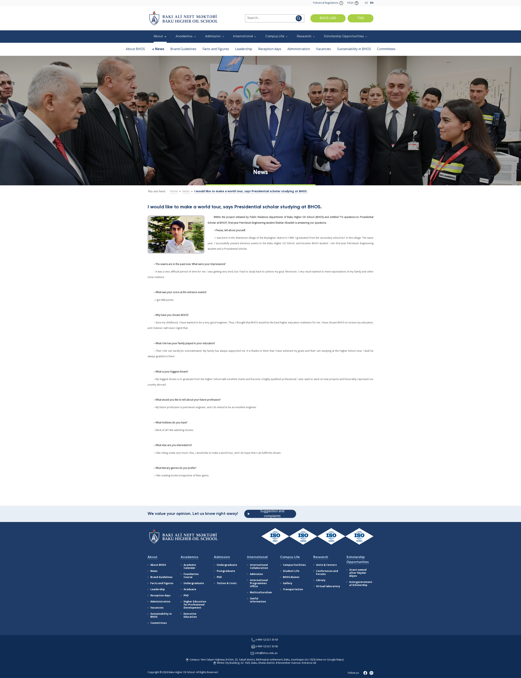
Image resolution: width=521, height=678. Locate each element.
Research (304, 36)
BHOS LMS (328, 18)
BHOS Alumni (291, 577)
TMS (360, 18)
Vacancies (323, 49)
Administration (298, 49)
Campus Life (274, 36)
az (366, 3)
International (243, 36)
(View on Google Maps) (329, 659)
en (371, 3)
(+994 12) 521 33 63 (267, 639)
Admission (213, 36)
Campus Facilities (294, 565)
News (159, 49)
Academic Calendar (190, 566)
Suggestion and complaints (272, 514)
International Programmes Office (259, 583)
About (158, 36)
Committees (386, 49)
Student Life (291, 571)
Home (174, 191)
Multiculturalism (261, 592)
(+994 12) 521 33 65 (267, 646)
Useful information (258, 600)
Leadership (243, 49)
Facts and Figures (215, 49)
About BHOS (135, 49)
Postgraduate (226, 571)
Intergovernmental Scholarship (360, 584)
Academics (184, 36)
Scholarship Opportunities (344, 36)
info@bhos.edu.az (266, 653)
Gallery (287, 583)
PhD (186, 595)
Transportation (293, 589)
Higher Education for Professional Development (195, 605)
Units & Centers (326, 565)
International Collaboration (259, 566)
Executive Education (190, 615)
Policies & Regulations (325, 3)
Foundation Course (191, 576)
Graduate (190, 589)
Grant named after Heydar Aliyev (358, 573)
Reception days (269, 49)
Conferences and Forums (327, 573)
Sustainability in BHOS (354, 49)
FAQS (350, 3)
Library (320, 580)
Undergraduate (194, 583)
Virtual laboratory (328, 586)
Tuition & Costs (226, 583)
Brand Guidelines (183, 49)
